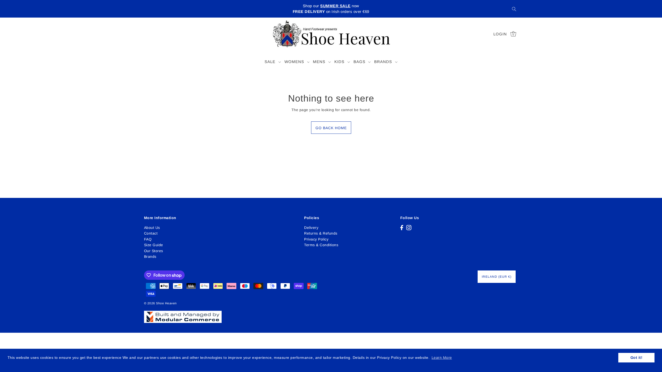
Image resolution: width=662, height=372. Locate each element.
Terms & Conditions (321, 245)
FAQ (148, 239)
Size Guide (153, 245)
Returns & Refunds (320, 233)
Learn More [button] (442, 357)
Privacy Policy (316, 239)
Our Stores (153, 251)
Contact (151, 233)
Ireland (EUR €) (496, 276)
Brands (150, 256)
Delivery (311, 228)
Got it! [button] (636, 357)
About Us (152, 228)
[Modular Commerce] (183, 314)
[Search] (514, 9)
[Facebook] (401, 227)
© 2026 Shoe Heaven (160, 303)
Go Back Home (331, 128)
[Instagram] (408, 227)
